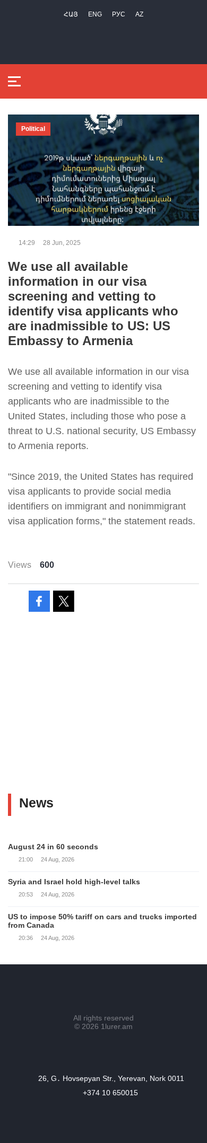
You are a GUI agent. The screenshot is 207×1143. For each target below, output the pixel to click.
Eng (95, 14)
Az (139, 14)
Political (33, 129)
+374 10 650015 (110, 1092)
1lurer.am (117, 1026)
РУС (118, 14)
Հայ (71, 14)
